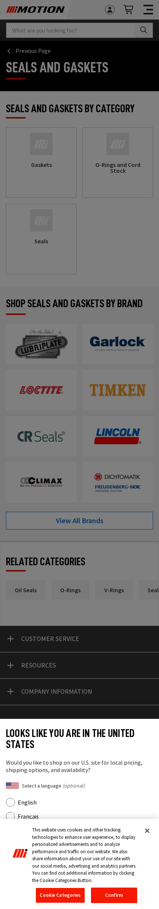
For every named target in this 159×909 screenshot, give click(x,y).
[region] (79, 864)
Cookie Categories (60, 895)
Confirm (114, 895)
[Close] (147, 831)
